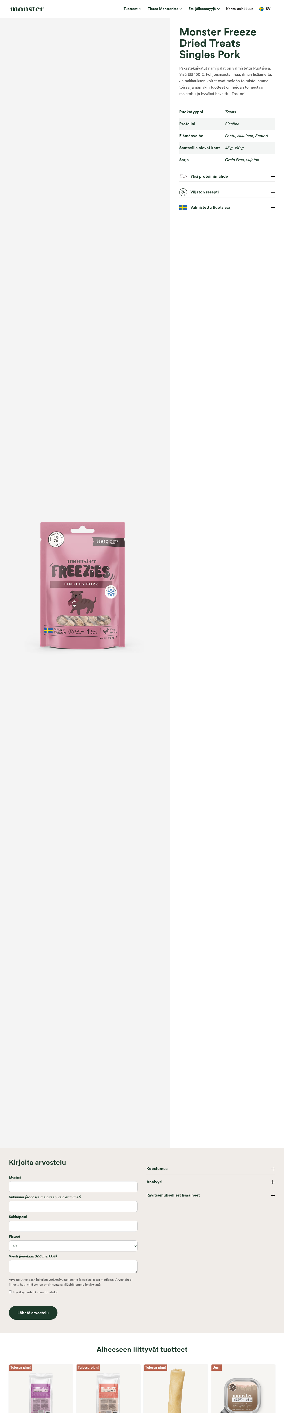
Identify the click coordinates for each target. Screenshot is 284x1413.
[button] (132, 9)
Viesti (33, 1256)
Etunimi (15, 1177)
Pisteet (14, 1236)
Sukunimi (45, 1197)
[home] (36, 8)
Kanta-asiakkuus (239, 9)
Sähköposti (18, 1217)
